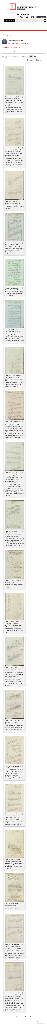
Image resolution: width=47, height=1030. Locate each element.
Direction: (39, 60)
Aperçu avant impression (12, 57)
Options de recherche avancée (23, 52)
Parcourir (9, 20)
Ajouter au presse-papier (23, 97)
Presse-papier (21, 17)
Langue (27, 17)
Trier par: (30, 60)
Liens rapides (32, 17)
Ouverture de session (41, 17)
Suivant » (40, 1022)
